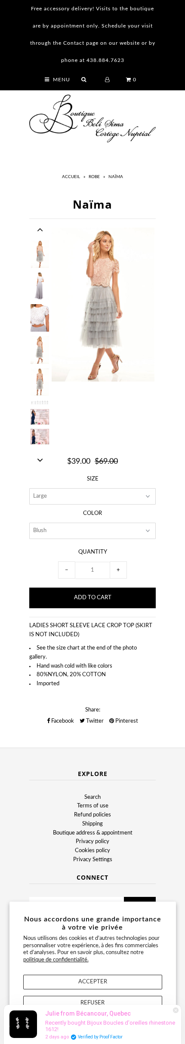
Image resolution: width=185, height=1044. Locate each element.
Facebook (62, 721)
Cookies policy (92, 850)
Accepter (92, 982)
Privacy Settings (92, 859)
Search (92, 797)
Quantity (92, 552)
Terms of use (92, 806)
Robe (94, 177)
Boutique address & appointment (93, 833)
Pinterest (126, 721)
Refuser (92, 1003)
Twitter (94, 721)
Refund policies (92, 815)
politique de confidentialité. (56, 960)
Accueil (71, 177)
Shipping (92, 824)
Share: (92, 710)
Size (93, 479)
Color (92, 513)
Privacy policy (92, 841)
